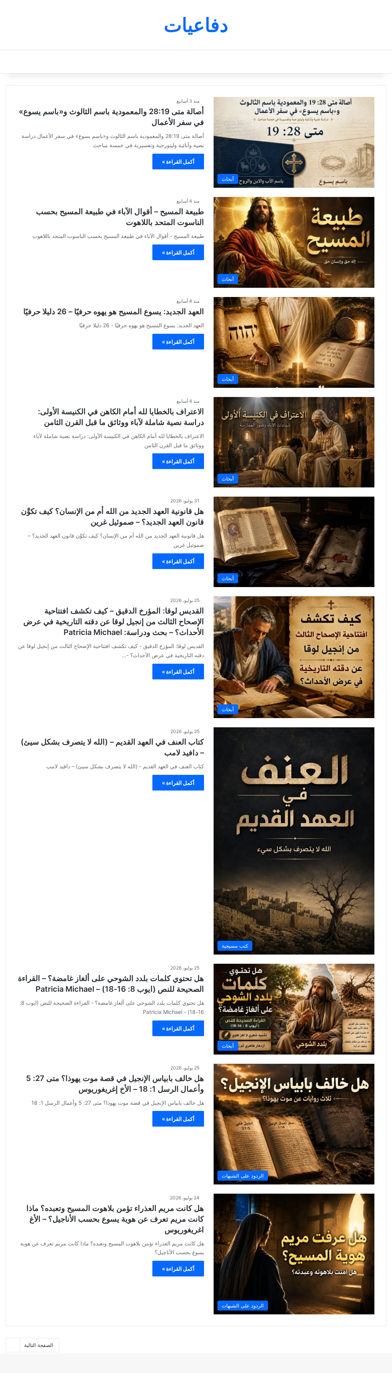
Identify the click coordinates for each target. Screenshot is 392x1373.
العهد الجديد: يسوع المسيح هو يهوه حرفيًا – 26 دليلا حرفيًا (113, 311)
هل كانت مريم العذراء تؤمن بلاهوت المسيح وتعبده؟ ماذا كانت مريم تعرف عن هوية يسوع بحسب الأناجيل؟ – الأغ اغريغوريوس (115, 1219)
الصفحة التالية (38, 1345)
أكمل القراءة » (178, 161)
